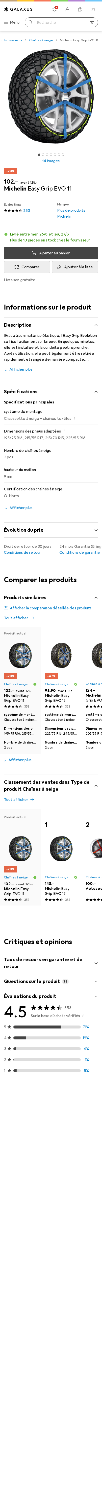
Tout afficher (16, 618)
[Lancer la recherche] (31, 22)
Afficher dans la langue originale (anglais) (45, 1390)
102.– (11, 181)
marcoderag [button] (26, 1111)
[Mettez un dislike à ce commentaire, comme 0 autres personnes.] (94, 1114)
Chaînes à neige (41, 40)
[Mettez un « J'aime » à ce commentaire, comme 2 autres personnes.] (72, 1273)
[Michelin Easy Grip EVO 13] (61, 857)
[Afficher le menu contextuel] (61, 1114)
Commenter (21, 1248)
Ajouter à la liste (78, 267)
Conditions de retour (22, 552)
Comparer (30, 267)
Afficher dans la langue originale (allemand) (47, 1236)
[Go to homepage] (18, 9)
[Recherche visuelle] (92, 22)
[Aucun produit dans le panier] (93, 9)
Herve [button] (21, 1270)
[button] (51, 237)
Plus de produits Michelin (71, 210)
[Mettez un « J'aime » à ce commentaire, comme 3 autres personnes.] (72, 1114)
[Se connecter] (67, 9)
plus (7, 1174)
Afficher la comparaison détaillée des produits (51, 608)
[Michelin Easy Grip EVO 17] (61, 668)
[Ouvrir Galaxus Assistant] (80, 9)
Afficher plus (20, 369)
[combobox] (11, 1097)
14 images (51, 160)
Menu (15, 22)
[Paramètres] (54, 9)
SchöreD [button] (23, 1424)
